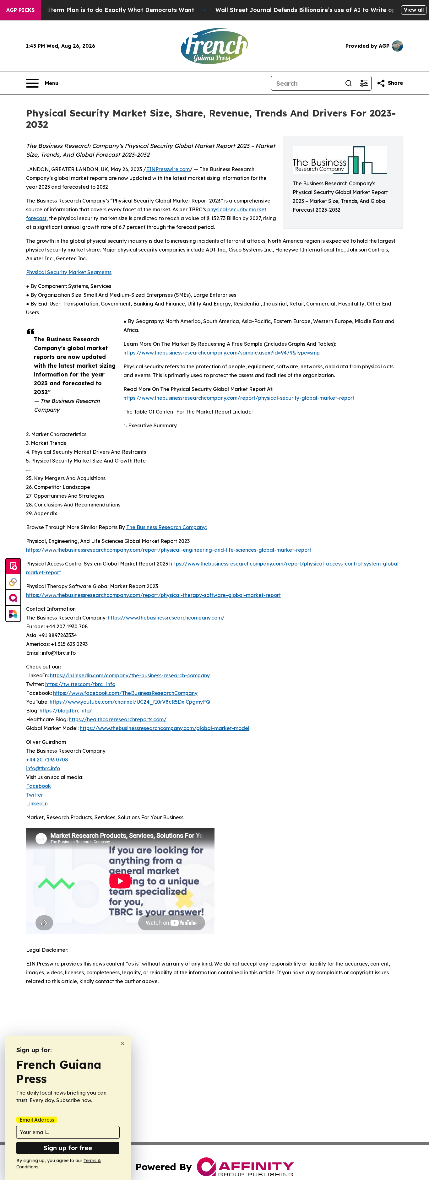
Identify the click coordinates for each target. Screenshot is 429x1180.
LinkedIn (37, 803)
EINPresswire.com (168, 169)
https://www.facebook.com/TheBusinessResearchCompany (125, 693)
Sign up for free (68, 1148)
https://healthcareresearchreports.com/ (117, 719)
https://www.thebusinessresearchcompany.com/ (166, 617)
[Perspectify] (13, 582)
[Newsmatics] (13, 613)
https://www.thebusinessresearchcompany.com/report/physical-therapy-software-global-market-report (153, 595)
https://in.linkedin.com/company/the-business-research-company (130, 675)
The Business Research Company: (166, 527)
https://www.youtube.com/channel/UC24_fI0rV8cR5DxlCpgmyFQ (130, 702)
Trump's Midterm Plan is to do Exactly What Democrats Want (105, 10)
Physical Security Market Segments (68, 272)
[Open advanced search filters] (363, 83)
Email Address (36, 1120)
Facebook (38, 786)
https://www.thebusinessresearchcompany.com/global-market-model (164, 728)
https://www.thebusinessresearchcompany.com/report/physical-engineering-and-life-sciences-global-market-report (168, 550)
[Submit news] (13, 566)
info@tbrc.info (43, 768)
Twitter (34, 795)
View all (414, 10)
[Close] (123, 1044)
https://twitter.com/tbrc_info (80, 684)
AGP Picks (20, 10)
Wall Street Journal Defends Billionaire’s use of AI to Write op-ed (310, 10)
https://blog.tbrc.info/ (66, 710)
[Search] (348, 83)
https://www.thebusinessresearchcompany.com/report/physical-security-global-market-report (238, 398)
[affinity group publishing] (13, 598)
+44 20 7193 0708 (47, 759)
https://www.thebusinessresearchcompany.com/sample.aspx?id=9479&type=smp (221, 352)
